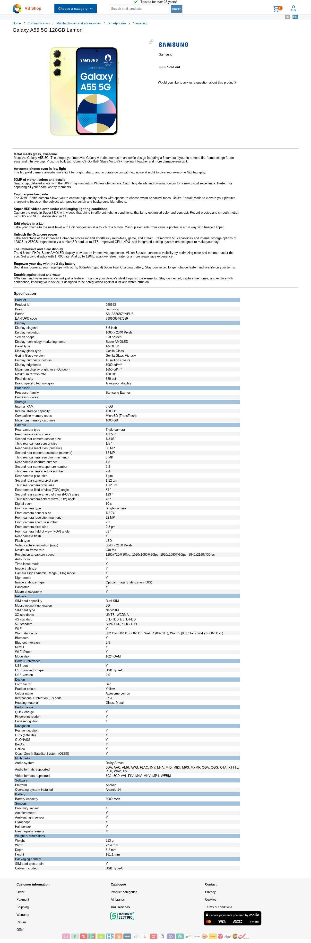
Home (17, 23)
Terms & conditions (218, 907)
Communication (39, 23)
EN (295, 17)
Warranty (23, 914)
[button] (151, 42)
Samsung (140, 23)
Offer (20, 930)
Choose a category (73, 8)
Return (21, 922)
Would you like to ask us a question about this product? (197, 82)
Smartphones (117, 23)
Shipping (23, 907)
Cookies (210, 899)
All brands (118, 899)
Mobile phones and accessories (78, 23)
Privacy (210, 892)
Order (20, 892)
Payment (23, 899)
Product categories (124, 892)
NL (288, 17)
